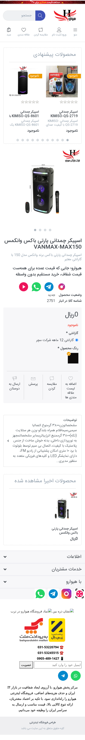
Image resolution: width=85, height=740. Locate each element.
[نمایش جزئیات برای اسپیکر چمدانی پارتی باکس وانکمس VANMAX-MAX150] (62, 508)
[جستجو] (40, 15)
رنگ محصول (68, 348)
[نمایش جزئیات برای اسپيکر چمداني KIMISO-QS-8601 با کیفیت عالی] (23, 81)
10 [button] (23, 140)
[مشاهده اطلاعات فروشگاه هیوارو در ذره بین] (63, 611)
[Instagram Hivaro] (61, 286)
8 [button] (33, 140)
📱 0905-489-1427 (50, 658)
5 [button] (47, 140)
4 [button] (52, 140)
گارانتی (73, 333)
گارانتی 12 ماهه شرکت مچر (55, 340)
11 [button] (18, 140)
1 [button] (67, 140)
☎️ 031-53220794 (50, 647)
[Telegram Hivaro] (49, 286)
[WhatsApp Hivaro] (36, 286)
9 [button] (28, 140)
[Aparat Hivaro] (23, 286)
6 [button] (42, 140)
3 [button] (57, 140)
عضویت (26, 665)
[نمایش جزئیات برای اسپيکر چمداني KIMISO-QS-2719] (62, 81)
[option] (61, 99)
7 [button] (37, 140)
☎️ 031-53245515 (50, 653)
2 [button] (62, 140)
